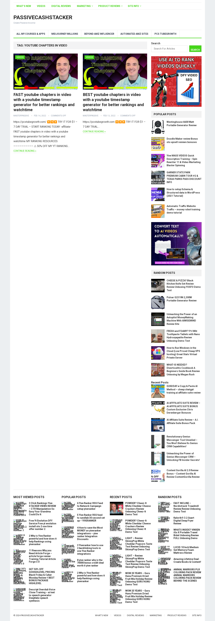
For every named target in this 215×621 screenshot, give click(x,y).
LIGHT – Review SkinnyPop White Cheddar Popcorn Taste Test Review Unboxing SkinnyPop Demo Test (138, 544)
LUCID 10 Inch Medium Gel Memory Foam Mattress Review (186, 550)
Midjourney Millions (64, 33)
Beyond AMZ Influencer (99, 33)
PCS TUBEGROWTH (165, 33)
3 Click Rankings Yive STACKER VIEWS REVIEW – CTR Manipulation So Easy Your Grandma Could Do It (42, 509)
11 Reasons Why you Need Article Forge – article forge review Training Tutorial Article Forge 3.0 (42, 556)
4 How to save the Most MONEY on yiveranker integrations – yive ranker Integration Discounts (90, 533)
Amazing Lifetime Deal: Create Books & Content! (187, 560)
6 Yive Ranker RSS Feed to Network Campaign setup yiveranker (90, 506)
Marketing (84, 6)
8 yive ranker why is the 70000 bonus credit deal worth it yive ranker (90, 563)
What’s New (23, 6)
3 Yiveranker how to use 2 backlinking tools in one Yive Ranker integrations (90, 549)
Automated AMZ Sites (134, 33)
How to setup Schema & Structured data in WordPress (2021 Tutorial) (183, 192)
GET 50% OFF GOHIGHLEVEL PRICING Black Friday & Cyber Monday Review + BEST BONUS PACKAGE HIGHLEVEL (42, 576)
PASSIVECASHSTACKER (42, 17)
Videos (41, 6)
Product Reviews (109, 6)
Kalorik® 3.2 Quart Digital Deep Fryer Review (184, 520)
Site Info (133, 6)
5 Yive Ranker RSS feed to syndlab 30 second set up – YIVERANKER (91, 518)
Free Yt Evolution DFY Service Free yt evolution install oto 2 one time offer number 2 (42, 524)
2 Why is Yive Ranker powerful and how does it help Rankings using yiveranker (43, 540)
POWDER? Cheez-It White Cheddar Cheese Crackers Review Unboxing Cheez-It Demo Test (138, 509)
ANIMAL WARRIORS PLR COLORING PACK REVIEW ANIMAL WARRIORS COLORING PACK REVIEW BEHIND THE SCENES (187, 575)
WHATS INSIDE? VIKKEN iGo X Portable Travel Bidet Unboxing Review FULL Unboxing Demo (187, 534)
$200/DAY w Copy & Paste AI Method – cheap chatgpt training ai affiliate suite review (184, 389)
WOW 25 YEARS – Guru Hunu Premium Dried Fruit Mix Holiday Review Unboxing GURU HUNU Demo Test (138, 579)
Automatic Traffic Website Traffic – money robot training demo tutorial (183, 209)
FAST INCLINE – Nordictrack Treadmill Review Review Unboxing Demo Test (187, 507)
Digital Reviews (61, 6)
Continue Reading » (24, 151)
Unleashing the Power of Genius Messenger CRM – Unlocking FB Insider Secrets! (183, 456)
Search (155, 43)
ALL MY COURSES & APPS (30, 33)
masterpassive (21, 116)
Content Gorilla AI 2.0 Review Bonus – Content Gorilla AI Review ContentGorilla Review (183, 473)
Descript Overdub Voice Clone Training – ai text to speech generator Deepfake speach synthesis (42, 595)
